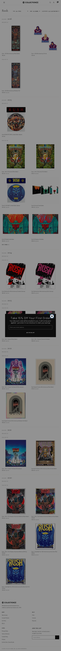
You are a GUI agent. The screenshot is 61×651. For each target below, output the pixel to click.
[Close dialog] (52, 316)
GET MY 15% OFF (30, 332)
